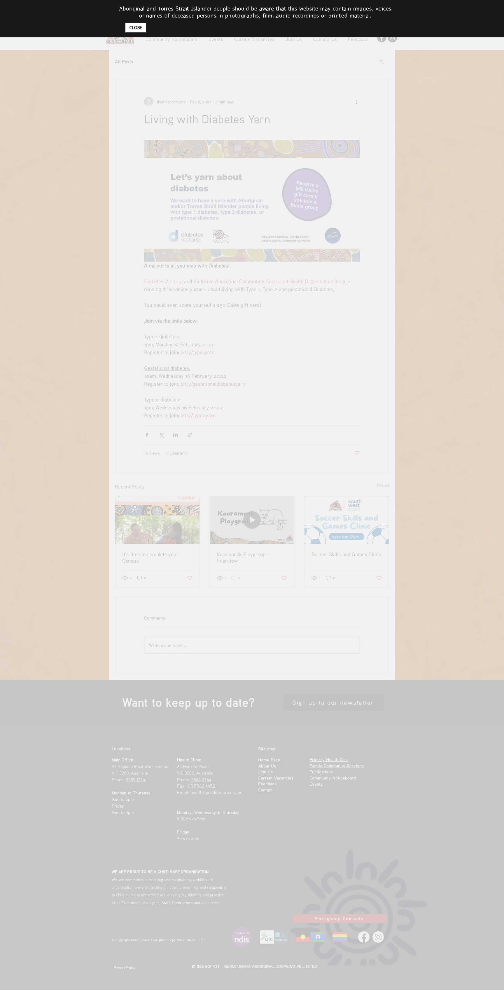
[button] (135, 27)
